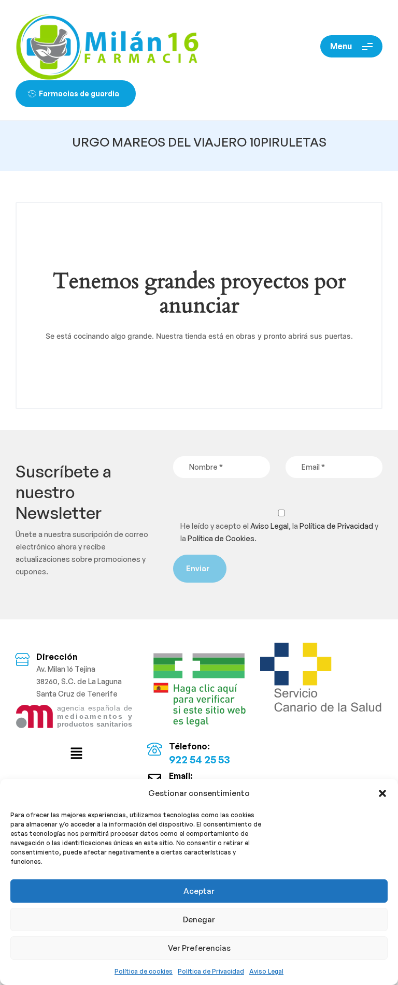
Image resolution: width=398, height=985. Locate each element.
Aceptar (199, 891)
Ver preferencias (199, 948)
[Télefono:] (154, 749)
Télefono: (189, 746)
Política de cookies (144, 971)
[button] (382, 793)
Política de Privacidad (211, 971)
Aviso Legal (266, 971)
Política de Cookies (221, 538)
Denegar (199, 919)
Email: (181, 776)
